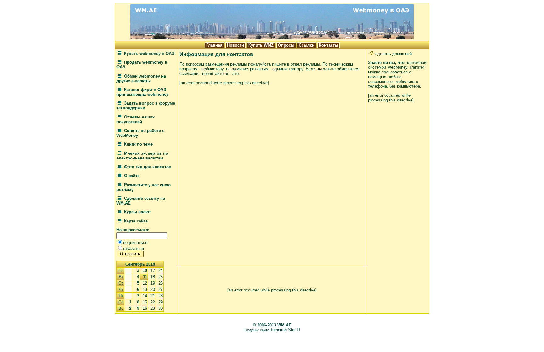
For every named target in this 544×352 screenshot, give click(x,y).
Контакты (328, 45)
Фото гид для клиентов (147, 166)
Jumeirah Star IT (285, 329)
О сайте (131, 175)
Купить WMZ (261, 45)
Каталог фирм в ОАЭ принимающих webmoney (142, 92)
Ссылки (306, 45)
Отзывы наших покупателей (135, 119)
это (235, 73)
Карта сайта (135, 221)
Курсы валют (137, 212)
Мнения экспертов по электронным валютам (142, 155)
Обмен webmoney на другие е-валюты (141, 78)
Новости (235, 45)
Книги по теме (138, 144)
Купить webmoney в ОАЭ (148, 53)
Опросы (286, 45)
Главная (214, 45)
